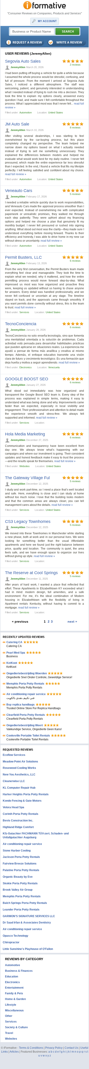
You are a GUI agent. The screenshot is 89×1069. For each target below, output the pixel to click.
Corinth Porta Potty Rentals (20, 814)
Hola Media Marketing (25, 434)
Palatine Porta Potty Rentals (21, 870)
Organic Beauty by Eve (18, 876)
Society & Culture (16, 1027)
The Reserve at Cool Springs (31, 572)
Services (24, 312)
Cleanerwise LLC (14, 781)
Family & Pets (14, 993)
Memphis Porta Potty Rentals (25, 683)
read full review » (15, 174)
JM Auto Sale (17, 124)
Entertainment (14, 987)
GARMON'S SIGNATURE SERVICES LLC (29, 916)
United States (55, 112)
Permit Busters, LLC (23, 257)
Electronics (25, 367)
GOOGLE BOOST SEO (26, 379)
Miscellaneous (14, 1010)
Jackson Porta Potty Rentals (21, 857)
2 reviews (75, 64)
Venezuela (54, 367)
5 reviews (75, 194)
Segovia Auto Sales (23, 61)
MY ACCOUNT (47, 21)
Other (8, 1016)
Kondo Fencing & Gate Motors (22, 800)
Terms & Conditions (31, 1047)
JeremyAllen (17, 67)
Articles (14, 1051)
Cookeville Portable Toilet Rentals (28, 735)
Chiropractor (11, 942)
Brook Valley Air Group (17, 889)
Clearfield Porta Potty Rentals (25, 714)
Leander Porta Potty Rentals (21, 909)
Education (11, 976)
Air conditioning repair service (26, 694)
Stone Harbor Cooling (17, 850)
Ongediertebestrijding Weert (24, 725)
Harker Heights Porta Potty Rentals (26, 794)
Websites (24, 466)
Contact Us (71, 1047)
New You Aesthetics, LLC (19, 774)
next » (72, 621)
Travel (9, 1033)
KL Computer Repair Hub (19, 787)
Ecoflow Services (14, 755)
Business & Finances (19, 970)
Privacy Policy (54, 1047)
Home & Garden (15, 999)
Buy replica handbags (20, 704)
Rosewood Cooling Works (19, 768)
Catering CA (14, 642)
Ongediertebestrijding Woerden (26, 673)
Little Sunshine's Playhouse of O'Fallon (28, 949)
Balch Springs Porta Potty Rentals (25, 903)
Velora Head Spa (13, 807)
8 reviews (75, 127)
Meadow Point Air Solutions (20, 761)
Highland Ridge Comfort (18, 827)
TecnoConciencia (20, 324)
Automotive (25, 112)
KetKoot (11, 663)
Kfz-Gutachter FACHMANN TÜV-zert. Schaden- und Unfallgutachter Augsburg (36, 835)
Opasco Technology (15, 935)
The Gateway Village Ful (27, 478)
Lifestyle (10, 1004)
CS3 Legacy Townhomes (27, 521)
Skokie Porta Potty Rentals (20, 883)
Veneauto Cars (18, 190)
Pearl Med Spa (15, 652)
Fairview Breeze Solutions (20, 863)
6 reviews (75, 260)
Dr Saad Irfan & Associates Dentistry (27, 922)
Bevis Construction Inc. (18, 820)
